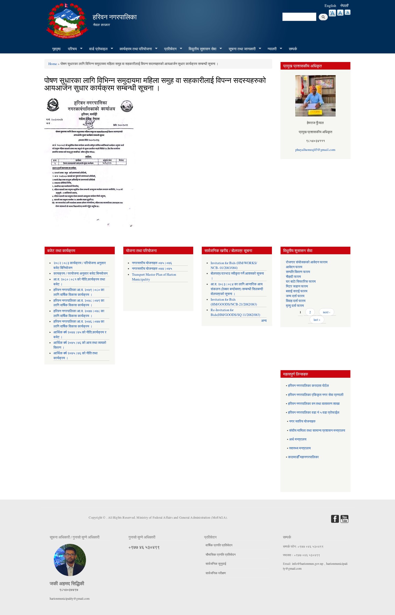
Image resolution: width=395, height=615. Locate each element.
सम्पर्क (293, 48)
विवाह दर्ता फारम (296, 301)
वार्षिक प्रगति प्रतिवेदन (219, 545)
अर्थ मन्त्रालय (297, 439)
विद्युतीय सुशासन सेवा (200, 49)
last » (317, 319)
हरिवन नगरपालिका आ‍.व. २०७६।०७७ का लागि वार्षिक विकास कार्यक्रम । (78, 324)
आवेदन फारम (294, 267)
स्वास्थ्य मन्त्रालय (300, 448)
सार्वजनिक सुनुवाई (216, 563)
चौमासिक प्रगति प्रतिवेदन (221, 554)
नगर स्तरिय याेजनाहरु (302, 421)
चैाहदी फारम (293, 276)
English (330, 5)
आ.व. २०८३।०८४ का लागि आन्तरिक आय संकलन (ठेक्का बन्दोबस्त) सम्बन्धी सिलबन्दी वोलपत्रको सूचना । (237, 289)
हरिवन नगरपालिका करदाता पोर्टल (308, 385)
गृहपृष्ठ (56, 48)
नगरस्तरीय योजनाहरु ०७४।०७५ (152, 268)
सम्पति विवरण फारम (298, 272)
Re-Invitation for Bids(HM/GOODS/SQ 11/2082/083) (235, 312)
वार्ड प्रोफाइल (96, 49)
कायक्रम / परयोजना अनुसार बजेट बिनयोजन (80, 273)
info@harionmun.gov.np (307, 563)
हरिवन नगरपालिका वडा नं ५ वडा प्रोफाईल (313, 412)
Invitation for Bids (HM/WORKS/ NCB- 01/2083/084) (234, 265)
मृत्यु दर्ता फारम (295, 305)
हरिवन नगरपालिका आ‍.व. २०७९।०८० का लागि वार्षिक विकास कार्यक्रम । (78, 292)
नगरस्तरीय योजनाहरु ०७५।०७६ (152, 263)
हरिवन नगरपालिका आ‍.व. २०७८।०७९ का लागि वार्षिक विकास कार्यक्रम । (78, 303)
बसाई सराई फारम (296, 291)
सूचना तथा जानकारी (240, 49)
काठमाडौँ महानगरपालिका (303, 457)
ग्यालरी (270, 49)
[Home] (68, 20)
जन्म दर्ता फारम (295, 296)
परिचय (70, 49)
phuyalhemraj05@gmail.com (315, 149)
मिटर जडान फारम (297, 286)
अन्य (264, 320)
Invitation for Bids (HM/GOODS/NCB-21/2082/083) (234, 302)
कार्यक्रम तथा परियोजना (134, 49)
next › (326, 312)
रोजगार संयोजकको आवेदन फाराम (307, 262)
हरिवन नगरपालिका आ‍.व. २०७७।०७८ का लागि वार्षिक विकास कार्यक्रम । (78, 313)
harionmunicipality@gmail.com (69, 598)
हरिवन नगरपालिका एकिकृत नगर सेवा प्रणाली (315, 394)
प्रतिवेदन (168, 49)
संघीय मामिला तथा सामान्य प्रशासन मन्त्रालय (317, 430)
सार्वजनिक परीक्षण (216, 573)
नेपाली (344, 5)
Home (52, 63)
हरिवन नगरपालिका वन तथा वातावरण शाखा (314, 403)
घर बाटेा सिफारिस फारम (301, 281)
